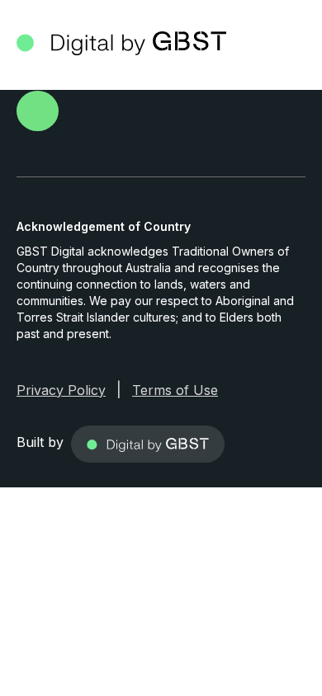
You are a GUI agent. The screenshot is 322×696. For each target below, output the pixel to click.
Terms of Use (175, 390)
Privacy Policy (61, 390)
